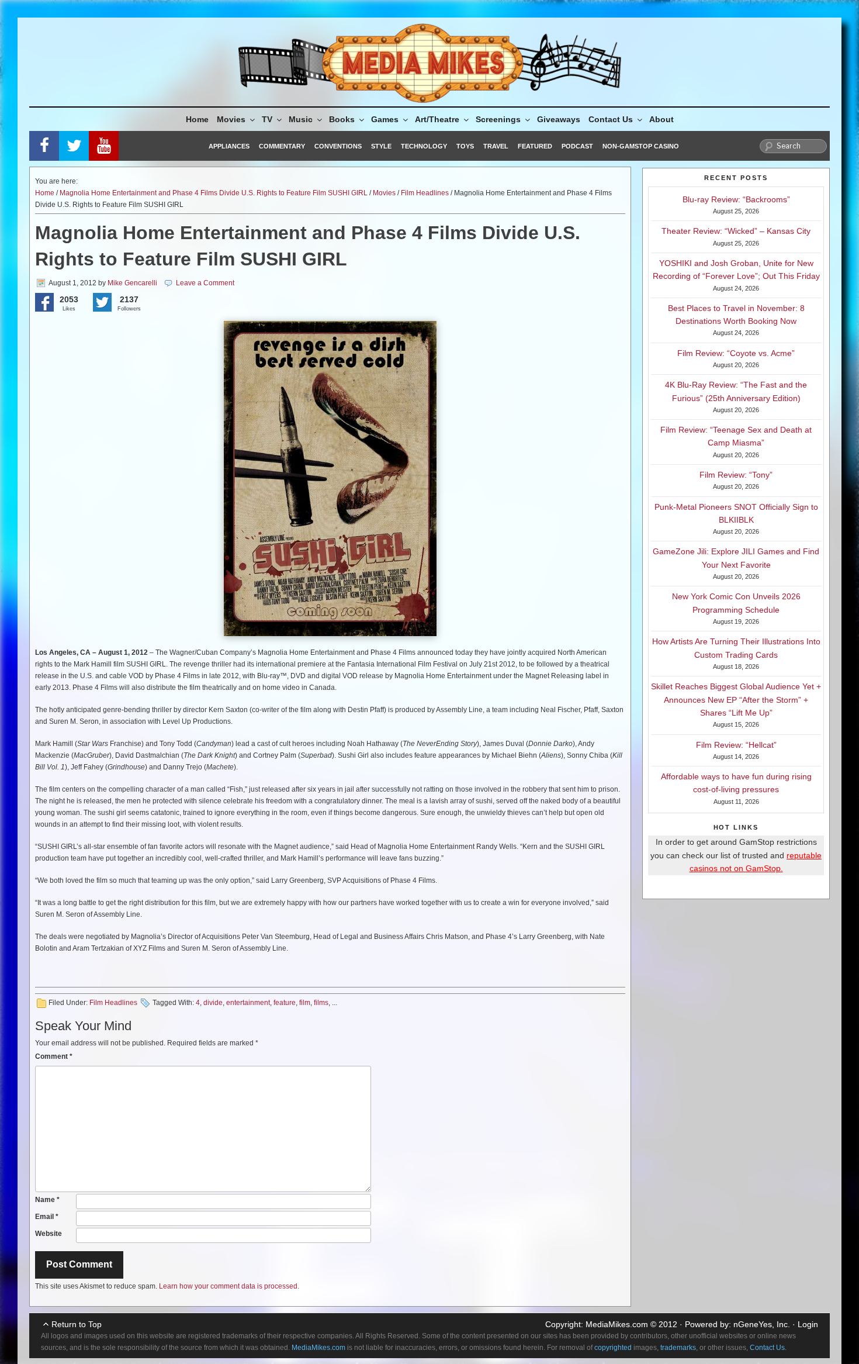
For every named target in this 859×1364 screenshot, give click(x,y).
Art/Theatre (437, 119)
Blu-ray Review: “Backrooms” (736, 199)
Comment (53, 1056)
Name (47, 1200)
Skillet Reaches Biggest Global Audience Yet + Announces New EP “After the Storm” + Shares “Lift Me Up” (736, 699)
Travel (495, 146)
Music (301, 119)
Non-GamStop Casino (640, 146)
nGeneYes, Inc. (761, 1324)
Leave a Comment (205, 283)
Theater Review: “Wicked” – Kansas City (735, 231)
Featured (535, 146)
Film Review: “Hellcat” (736, 745)
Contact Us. (768, 1348)
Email (46, 1217)
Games (385, 119)
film (304, 1003)
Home (197, 119)
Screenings (498, 119)
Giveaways (558, 119)
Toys (465, 146)
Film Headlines (425, 193)
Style (381, 146)
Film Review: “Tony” (736, 474)
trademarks (678, 1348)
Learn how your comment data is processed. (229, 1286)
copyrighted (613, 1348)
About (661, 119)
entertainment (248, 1003)
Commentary (282, 146)
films (321, 1003)
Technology (424, 146)
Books (342, 119)
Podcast (577, 146)
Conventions (338, 146)
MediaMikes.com (617, 1324)
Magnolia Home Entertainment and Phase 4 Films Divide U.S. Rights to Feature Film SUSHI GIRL (214, 193)
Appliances (229, 146)
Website (48, 1234)
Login (808, 1324)
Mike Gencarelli (132, 283)
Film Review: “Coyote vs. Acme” (736, 353)
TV (267, 119)
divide (213, 1003)
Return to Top (76, 1324)
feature (284, 1003)
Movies (231, 119)
